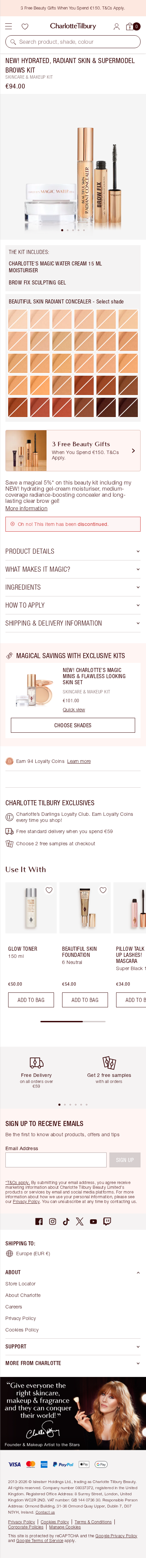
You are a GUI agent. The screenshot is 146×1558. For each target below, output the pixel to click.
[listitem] (73, 167)
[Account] (117, 27)
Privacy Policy (26, 1201)
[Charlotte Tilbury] (73, 26)
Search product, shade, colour (56, 42)
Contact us (45, 1512)
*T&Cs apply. (17, 1182)
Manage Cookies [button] (65, 1527)
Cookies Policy (21, 1330)
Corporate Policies (25, 1527)
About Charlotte (23, 1295)
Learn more (79, 761)
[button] (13, 42)
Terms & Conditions (93, 1521)
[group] (29, 947)
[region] (73, 694)
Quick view (74, 709)
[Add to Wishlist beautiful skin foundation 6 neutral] (103, 890)
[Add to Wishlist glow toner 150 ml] (49, 890)
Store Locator (20, 1283)
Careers (13, 1306)
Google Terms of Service (39, 1540)
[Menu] (8, 26)
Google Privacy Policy (116, 1535)
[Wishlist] (25, 26)
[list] (73, 167)
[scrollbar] (73, 1021)
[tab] (62, 230)
